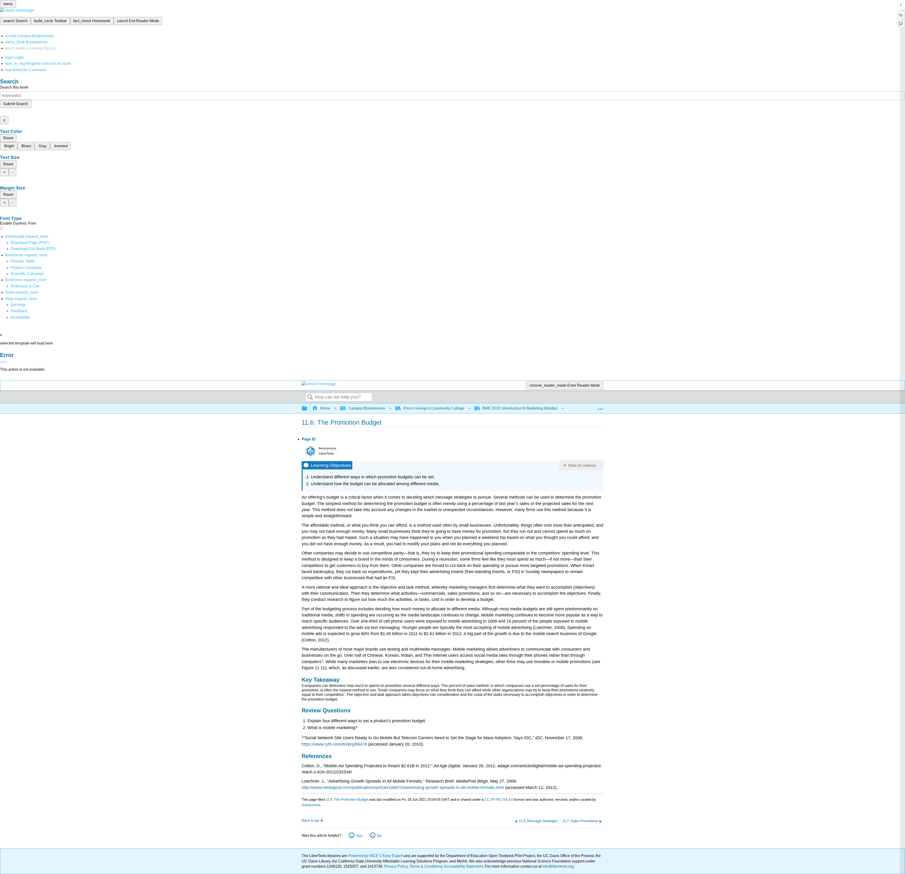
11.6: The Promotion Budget (347, 799)
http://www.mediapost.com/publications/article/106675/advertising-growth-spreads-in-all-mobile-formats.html (403, 787)
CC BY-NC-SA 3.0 (499, 799)
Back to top (310, 820)
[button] (19, 311)
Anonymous (311, 805)
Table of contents (582, 466)
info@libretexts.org (557, 866)
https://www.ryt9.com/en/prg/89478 (334, 744)
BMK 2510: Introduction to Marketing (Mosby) (519, 408)
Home (325, 408)
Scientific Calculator (27, 274)
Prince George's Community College (433, 408)
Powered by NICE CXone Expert (376, 856)
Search (310, 397)
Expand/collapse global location (600, 406)
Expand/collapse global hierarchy (307, 408)
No (379, 836)
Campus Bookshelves (366, 408)
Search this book (14, 87)
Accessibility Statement (463, 866)
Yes (359, 836)
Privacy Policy (396, 866)
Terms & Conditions (426, 866)
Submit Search (15, 104)
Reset (8, 138)
